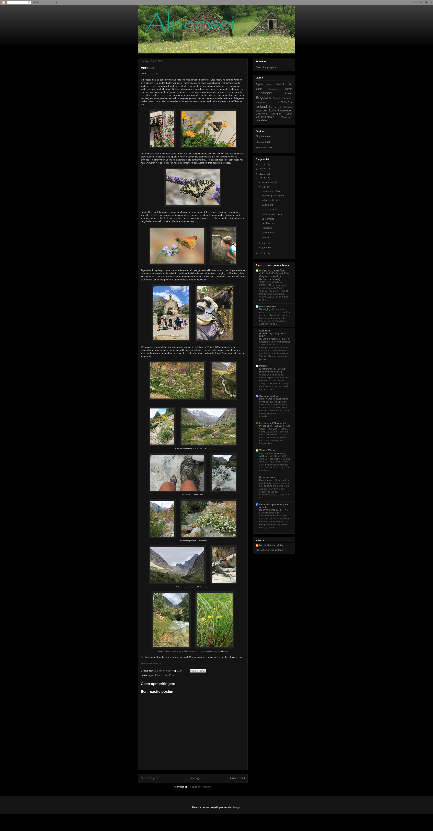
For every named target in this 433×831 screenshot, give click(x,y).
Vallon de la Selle (271, 200)
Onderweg (261, 113)
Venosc (265, 237)
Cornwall (279, 84)
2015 (262, 178)
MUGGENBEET (267, 306)
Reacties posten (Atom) (200, 787)
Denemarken (273, 89)
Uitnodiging (265, 309)
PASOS (263, 366)
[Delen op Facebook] (201, 671)
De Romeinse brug (272, 214)
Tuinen (289, 114)
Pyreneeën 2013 (265, 147)
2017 (262, 169)
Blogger (237, 807)
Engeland (263, 97)
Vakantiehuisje (265, 117)
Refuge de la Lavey (272, 191)
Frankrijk (159, 675)
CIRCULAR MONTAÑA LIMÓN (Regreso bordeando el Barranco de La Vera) (274, 276)
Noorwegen (285, 110)
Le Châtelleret (269, 209)
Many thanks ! (266, 480)
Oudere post (237, 778)
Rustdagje (267, 227)
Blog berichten (263, 136)
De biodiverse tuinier (271, 545)
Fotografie (261, 102)
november (268, 182)
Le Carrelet (268, 218)
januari (266, 247)
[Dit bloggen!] (194, 671)
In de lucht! (268, 204)
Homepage (194, 778)
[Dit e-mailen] (191, 671)
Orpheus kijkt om (269, 396)
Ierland (261, 106)
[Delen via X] (197, 671)
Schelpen (276, 113)
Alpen (151, 675)
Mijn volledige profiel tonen (270, 550)
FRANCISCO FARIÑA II (272, 270)
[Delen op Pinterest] (204, 671)
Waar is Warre (267, 450)
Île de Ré (275, 107)
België (268, 84)
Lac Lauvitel (268, 232)
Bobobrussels (267, 477)
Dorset (288, 93)
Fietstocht (277, 98)
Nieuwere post (149, 778)
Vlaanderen (286, 117)
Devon (288, 88)
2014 (262, 253)
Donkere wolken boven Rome (274, 398)
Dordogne (264, 93)
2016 (262, 173)
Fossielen (287, 98)
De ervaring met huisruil (271, 510)
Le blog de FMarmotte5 (272, 423)
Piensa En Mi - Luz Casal (272, 426)
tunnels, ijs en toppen (273, 195)
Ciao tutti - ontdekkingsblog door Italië (272, 333)
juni (264, 243)
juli (264, 187)
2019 (262, 164)
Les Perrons (268, 223)
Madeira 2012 (263, 142)
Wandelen (262, 120)
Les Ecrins (170, 675)
